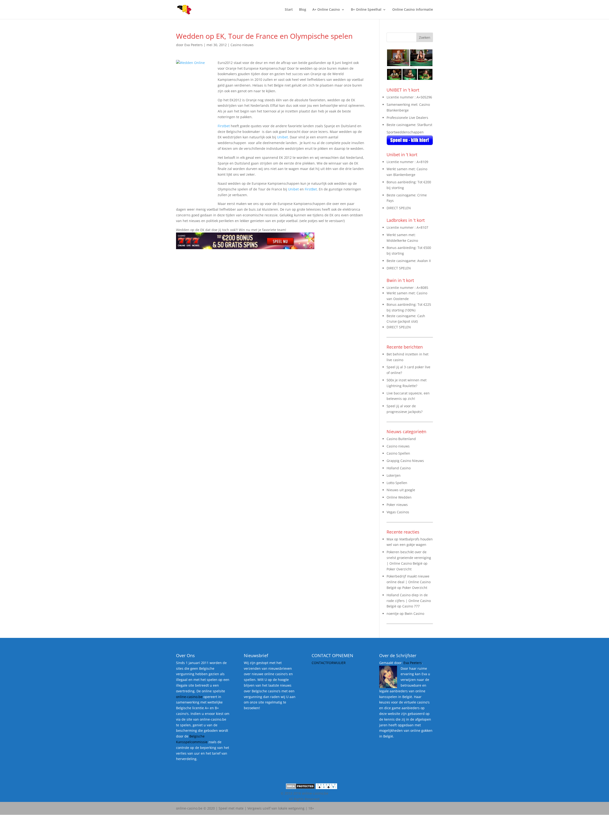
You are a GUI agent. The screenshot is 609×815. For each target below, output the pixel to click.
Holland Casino (399, 468)
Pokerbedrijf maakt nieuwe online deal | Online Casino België (409, 582)
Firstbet (224, 126)
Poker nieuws (397, 504)
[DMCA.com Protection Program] (300, 788)
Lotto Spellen (397, 482)
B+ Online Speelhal (366, 10)
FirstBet (311, 189)
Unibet (282, 137)
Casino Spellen (398, 453)
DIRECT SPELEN (399, 208)
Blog (302, 10)
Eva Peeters (193, 45)
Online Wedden (399, 497)
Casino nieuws (242, 45)
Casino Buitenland (401, 439)
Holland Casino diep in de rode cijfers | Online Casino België (409, 601)
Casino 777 (411, 606)
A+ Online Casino (326, 10)
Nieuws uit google (401, 490)
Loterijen (394, 475)
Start (289, 10)
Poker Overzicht (399, 569)
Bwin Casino (414, 613)
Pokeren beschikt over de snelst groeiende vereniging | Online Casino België (409, 558)
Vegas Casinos (398, 512)
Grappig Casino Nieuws (405, 460)
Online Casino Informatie (412, 10)
